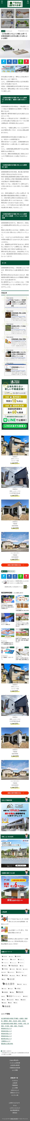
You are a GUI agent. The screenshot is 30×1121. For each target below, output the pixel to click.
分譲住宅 (13, 975)
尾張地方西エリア (6, 1033)
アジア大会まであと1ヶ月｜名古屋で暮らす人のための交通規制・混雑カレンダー (14, 921)
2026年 (18, 956)
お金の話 (5, 571)
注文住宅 (11, 999)
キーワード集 (14, 1095)
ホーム (15, 1105)
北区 (19, 975)
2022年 (5, 956)
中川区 (13, 969)
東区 (4, 999)
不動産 (5, 965)
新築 (4, 996)
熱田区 (24, 999)
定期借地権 (12, 571)
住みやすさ (11, 972)
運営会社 (15, 1112)
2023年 (11, 956)
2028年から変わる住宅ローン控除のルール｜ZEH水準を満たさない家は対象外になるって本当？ (14, 941)
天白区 (4, 988)
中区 (22, 965)
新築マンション (15, 996)
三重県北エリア (5, 1041)
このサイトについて (15, 1107)
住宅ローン (21, 972)
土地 (26, 984)
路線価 (7, 1006)
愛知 (12, 992)
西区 (16, 1002)
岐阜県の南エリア (6, 1038)
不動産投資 (14, 965)
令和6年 (4, 972)
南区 (4, 979)
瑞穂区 (4, 1002)
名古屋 (12, 979)
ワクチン (22, 962)
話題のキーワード (14, 1092)
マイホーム (5, 962)
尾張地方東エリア (6, 1031)
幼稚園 (6, 992)
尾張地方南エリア (6, 1036)
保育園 (6, 975)
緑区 (11, 1002)
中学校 (6, 969)
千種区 (25, 975)
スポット (21, 959)
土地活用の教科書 (14, 1065)
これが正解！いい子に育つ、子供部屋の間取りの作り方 (18, 931)
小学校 (18, 988)
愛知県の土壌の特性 (7, 1043)
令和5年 (26, 969)
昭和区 (26, 996)
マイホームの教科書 (15, 1062)
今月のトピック (15, 1090)
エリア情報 (15, 1070)
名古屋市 (10, 984)
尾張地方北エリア (6, 1028)
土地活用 (15, 1082)
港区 (18, 999)
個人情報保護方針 (14, 1110)
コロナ (14, 959)
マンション (13, 962)
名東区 (20, 984)
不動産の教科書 (14, 1118)
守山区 (11, 988)
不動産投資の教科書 (15, 1067)
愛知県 (20, 992)
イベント (5, 959)
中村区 (19, 969)
